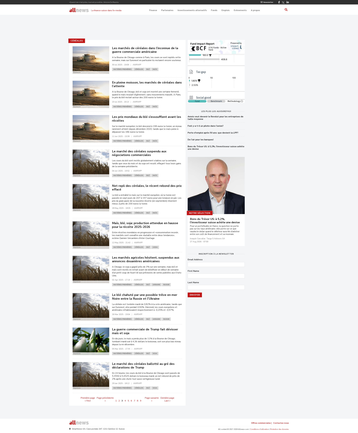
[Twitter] (283, 2)
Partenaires (167, 10)
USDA (155, 247)
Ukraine (156, 284)
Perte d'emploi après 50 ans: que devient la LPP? (213, 133)
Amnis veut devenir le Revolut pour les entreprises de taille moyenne (215, 117)
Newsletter (268, 2)
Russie (166, 284)
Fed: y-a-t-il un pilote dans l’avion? (205, 126)
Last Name (193, 282)
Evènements (240, 10)
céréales (77, 40)
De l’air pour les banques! (201, 139)
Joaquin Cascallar (197, 238)
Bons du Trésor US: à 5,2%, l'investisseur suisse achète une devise (216, 147)
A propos (255, 10)
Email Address (195, 259)
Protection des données (279, 429)
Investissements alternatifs (192, 10)
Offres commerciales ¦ (261, 423)
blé (147, 69)
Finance (153, 10)
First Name (193, 271)
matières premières (122, 69)
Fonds (214, 10)
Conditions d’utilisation (259, 429)
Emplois (226, 10)
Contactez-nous (281, 423)
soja (155, 353)
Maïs (155, 69)
